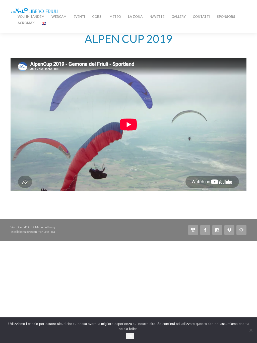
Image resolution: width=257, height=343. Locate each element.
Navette (157, 17)
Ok (130, 336)
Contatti (201, 17)
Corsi (97, 17)
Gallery (178, 17)
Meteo (115, 17)
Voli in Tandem (31, 17)
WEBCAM (59, 17)
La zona (135, 17)
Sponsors (226, 17)
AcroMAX (26, 23)
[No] (250, 330)
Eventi (79, 17)
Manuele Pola (46, 232)
